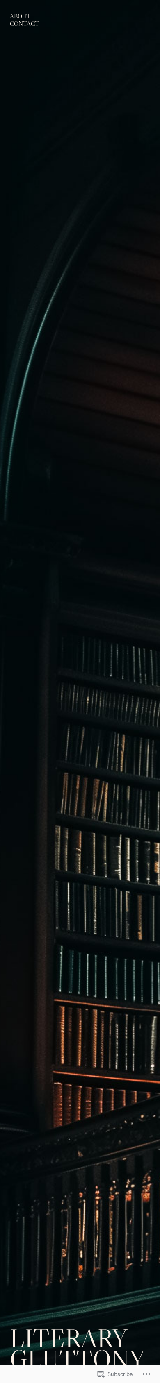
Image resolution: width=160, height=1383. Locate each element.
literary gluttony (77, 1348)
